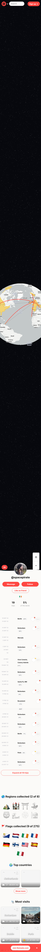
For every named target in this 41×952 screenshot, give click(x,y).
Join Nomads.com (20, 948)
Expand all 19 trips (20, 773)
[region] (20, 314)
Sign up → (33, 4)
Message (11, 584)
